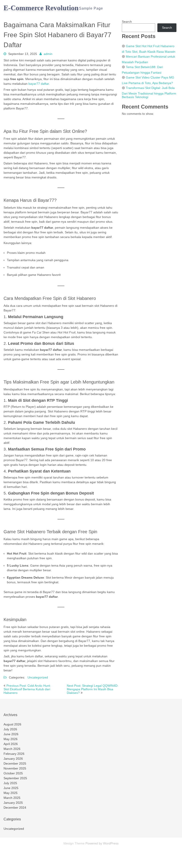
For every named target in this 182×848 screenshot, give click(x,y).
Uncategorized (38, 677)
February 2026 (14, 753)
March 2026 (12, 749)
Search (127, 21)
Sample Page (91, 8)
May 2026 (11, 739)
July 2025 (10, 783)
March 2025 (12, 798)
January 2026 (13, 758)
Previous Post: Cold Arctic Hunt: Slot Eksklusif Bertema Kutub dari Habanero (27, 689)
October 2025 (13, 773)
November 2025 (15, 768)
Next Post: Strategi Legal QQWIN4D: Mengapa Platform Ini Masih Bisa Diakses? (92, 689)
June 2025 (11, 788)
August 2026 (12, 724)
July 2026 (10, 729)
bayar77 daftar (38, 83)
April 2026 (11, 744)
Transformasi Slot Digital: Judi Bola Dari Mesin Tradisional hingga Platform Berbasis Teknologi (149, 92)
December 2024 (15, 807)
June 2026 (11, 734)
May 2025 (11, 793)
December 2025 (15, 763)
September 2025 (15, 778)
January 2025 (13, 802)
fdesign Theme (74, 843)
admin (48, 54)
